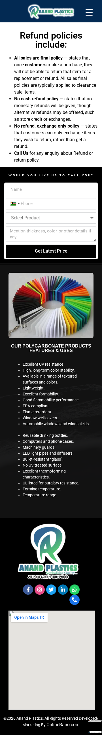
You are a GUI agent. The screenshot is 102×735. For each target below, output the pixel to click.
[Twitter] (51, 589)
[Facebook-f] (28, 589)
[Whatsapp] (74, 589)
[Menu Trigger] (89, 12)
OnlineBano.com (63, 724)
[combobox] (14, 203)
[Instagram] (40, 589)
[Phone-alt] (74, 600)
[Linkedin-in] (63, 589)
